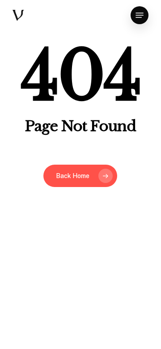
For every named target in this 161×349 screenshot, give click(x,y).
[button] (139, 15)
